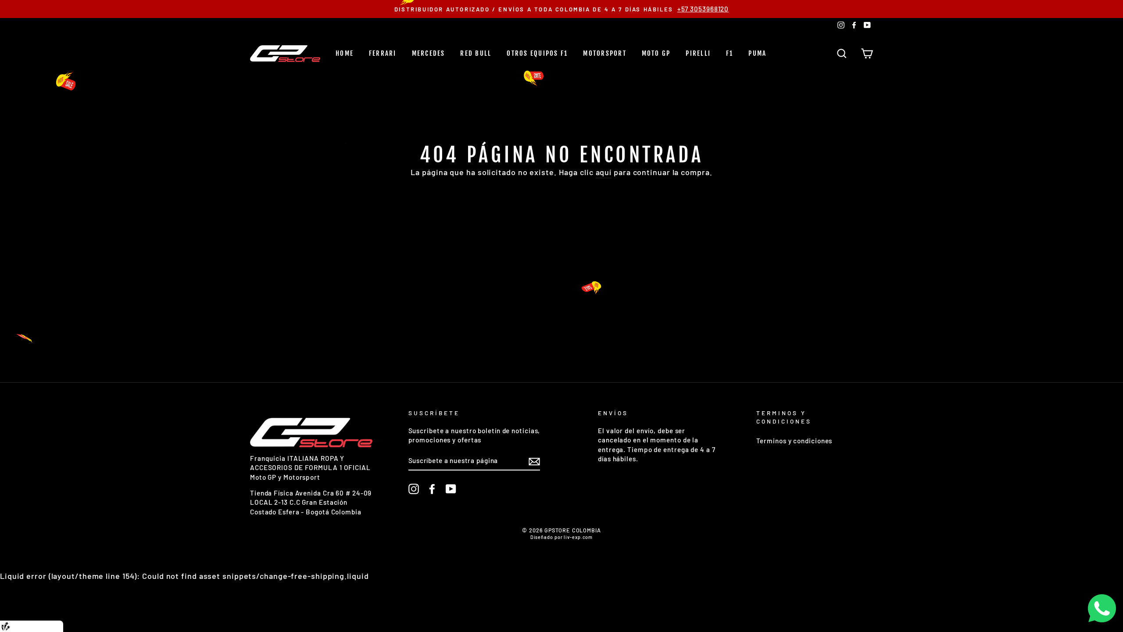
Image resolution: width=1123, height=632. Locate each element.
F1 (729, 53)
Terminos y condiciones (794, 441)
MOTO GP (656, 53)
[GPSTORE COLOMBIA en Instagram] (413, 489)
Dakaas (49, 626)
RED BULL (475, 53)
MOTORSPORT (604, 53)
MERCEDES (428, 53)
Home (345, 53)
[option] (561, 9)
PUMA (757, 53)
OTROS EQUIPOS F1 (537, 53)
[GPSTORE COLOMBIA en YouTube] (451, 489)
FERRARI (383, 53)
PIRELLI (698, 53)
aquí (604, 172)
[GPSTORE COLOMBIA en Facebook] (432, 489)
